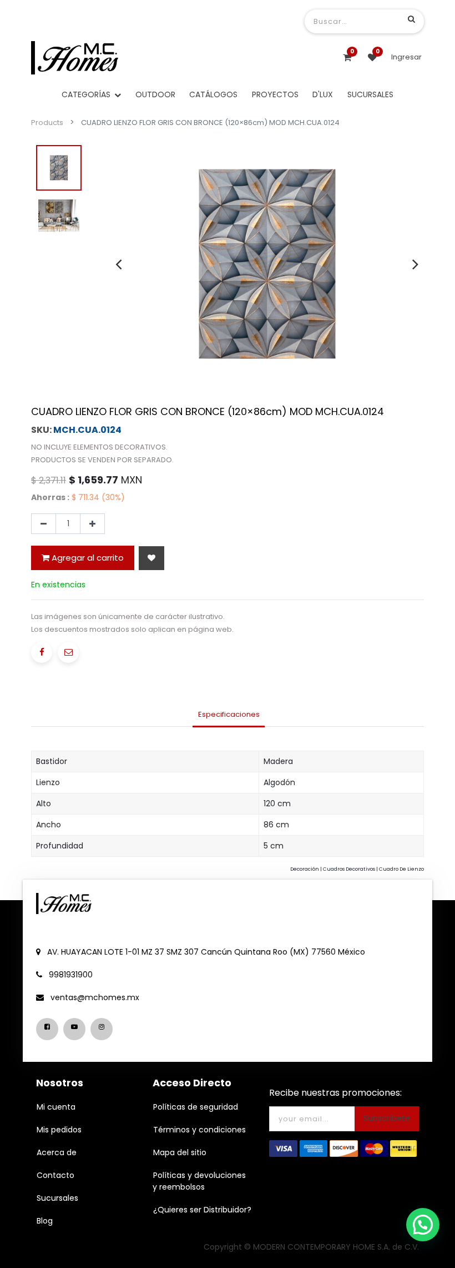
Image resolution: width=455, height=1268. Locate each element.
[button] (151, 558)
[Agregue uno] (92, 524)
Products (47, 122)
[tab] (229, 715)
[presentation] (118, 263)
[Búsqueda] (411, 19)
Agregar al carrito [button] (86, 557)
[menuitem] (155, 95)
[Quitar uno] (43, 524)
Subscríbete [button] (386, 1118)
